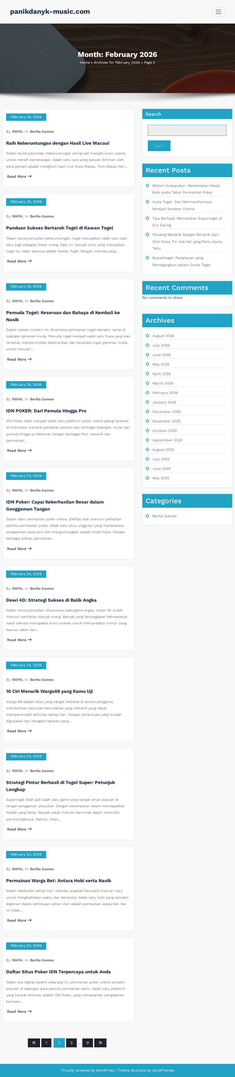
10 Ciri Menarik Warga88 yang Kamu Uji (49, 691)
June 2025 (161, 468)
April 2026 (161, 374)
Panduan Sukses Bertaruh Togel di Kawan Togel (59, 228)
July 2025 (161, 459)
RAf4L (17, 131)
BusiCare (139, 1070)
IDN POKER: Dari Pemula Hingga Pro (46, 411)
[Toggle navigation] (218, 12)
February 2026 (165, 393)
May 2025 (160, 478)
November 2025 (166, 421)
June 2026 (161, 355)
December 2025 (166, 412)
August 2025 (163, 450)
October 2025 (164, 431)
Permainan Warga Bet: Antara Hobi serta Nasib (58, 880)
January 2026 (164, 402)
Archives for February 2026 (117, 63)
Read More (16, 176)
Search (153, 114)
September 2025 (167, 440)
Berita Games (42, 131)
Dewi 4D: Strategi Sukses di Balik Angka (51, 600)
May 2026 (160, 364)
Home (85, 63)
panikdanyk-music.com (50, 11)
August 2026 (163, 336)
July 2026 (161, 345)
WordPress (105, 1070)
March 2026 (162, 383)
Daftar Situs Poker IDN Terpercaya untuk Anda (58, 972)
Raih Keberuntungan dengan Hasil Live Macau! (58, 143)
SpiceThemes (162, 1070)
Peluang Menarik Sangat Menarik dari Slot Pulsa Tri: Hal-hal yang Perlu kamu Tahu (187, 241)
